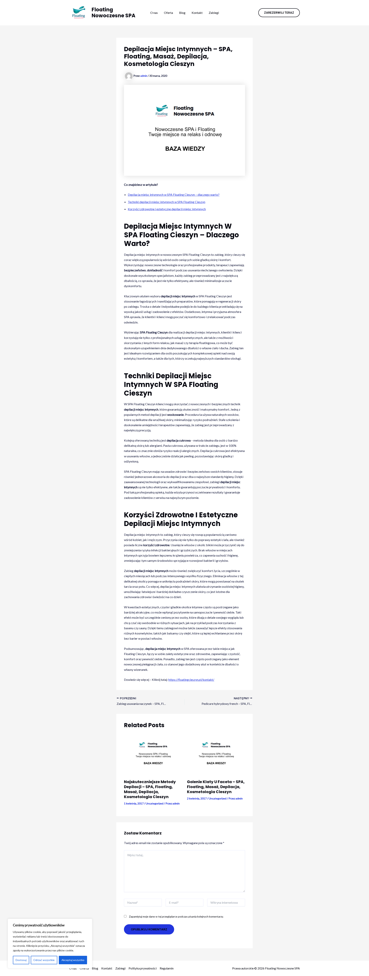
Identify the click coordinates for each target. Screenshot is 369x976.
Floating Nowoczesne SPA (113, 12)
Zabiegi (214, 12)
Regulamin (167, 968)
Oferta (168, 12)
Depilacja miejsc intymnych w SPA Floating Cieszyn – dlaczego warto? (173, 194)
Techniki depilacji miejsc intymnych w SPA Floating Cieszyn (166, 202)
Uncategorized (154, 803)
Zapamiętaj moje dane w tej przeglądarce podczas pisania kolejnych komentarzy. (176, 916)
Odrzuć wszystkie (44, 960)
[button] (279, 12)
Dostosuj (21, 960)
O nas (154, 12)
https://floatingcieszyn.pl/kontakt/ (191, 679)
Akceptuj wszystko (73, 960)
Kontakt (197, 12)
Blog (182, 12)
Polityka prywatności (143, 968)
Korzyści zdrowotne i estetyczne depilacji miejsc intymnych (167, 209)
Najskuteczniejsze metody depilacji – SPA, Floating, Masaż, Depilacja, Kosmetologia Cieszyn (150, 789)
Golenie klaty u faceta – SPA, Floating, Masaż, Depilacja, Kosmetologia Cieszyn (216, 786)
